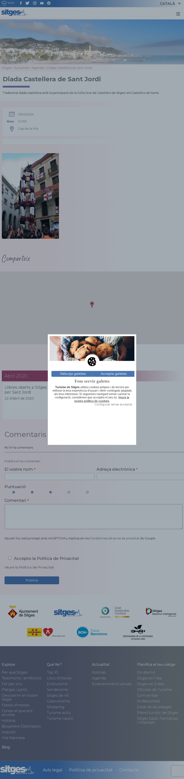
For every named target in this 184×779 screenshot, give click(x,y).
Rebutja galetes (73, 374)
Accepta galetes (114, 374)
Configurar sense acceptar (114, 404)
